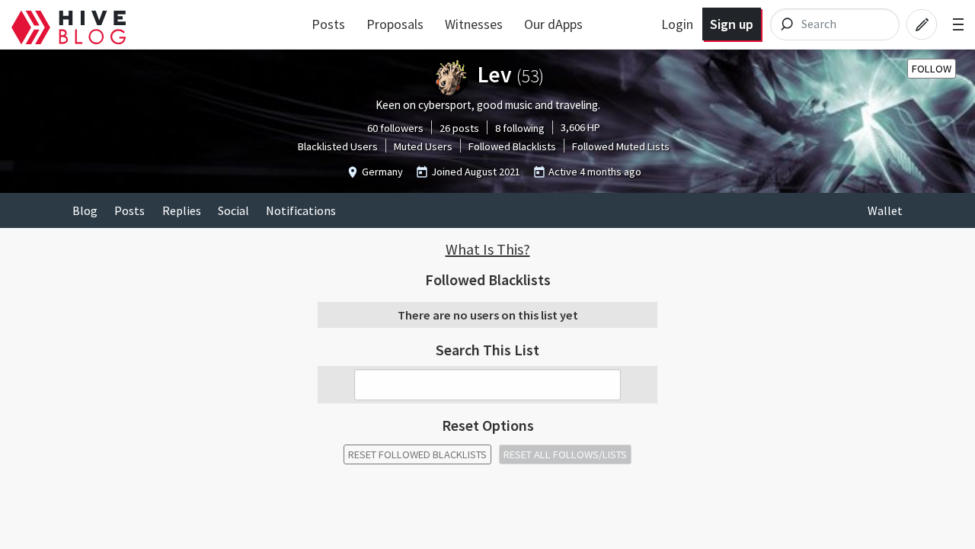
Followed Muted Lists (621, 146)
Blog (85, 210)
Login (677, 24)
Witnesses (474, 24)
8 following (520, 128)
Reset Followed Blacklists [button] (417, 454)
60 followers (395, 128)
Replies (181, 210)
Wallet (885, 210)
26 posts (459, 128)
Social (233, 210)
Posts (328, 24)
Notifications (301, 210)
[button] (487, 249)
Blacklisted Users (338, 146)
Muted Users (423, 146)
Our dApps (553, 24)
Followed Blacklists (512, 146)
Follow (931, 68)
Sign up (731, 24)
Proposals (395, 24)
